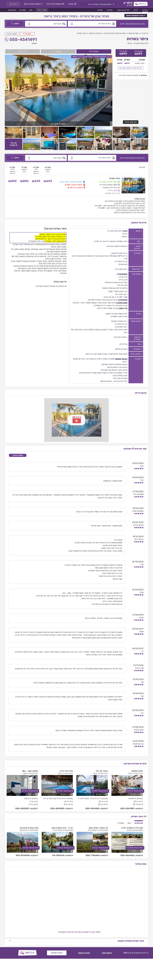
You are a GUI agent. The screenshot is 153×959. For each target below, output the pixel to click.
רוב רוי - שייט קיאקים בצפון (62, 828)
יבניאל (129, 43)
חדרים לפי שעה (123, 10)
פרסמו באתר (13, 4)
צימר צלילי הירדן (66, 771)
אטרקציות (12, 10)
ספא (31, 10)
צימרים (145, 10)
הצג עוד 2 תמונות (13, 144)
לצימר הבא (12, 34)
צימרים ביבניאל (95, 33)
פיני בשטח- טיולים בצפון (98, 828)
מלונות (99, 10)
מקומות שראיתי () (54, 4)
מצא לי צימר (42, 10)
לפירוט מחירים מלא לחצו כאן (130, 68)
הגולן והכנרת (138, 773)
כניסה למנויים (57, 953)
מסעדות (22, 10)
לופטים (109, 10)
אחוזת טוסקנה (137, 771)
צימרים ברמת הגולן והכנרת (115, 33)
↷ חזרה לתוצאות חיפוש (135, 15)
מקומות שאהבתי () (32, 4)
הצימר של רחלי (102, 771)
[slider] (139, 468)
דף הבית (145, 33)
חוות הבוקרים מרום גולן (29, 828)
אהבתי (28, 34)
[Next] (145, 788)
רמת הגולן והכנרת (141, 43)
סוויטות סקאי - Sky (30, 771)
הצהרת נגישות (84, 953)
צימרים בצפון (133, 33)
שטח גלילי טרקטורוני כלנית (132, 828)
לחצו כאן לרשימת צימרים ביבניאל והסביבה (79, 931)
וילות (136, 10)
